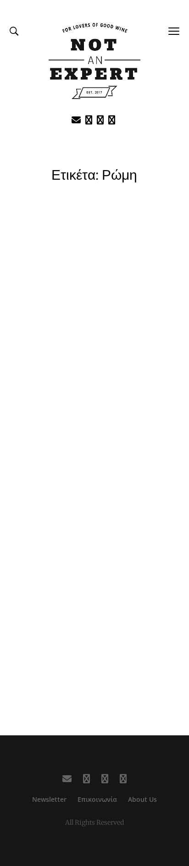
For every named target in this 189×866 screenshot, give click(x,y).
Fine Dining (94, 363)
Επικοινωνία (97, 799)
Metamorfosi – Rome (94, 642)
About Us (142, 799)
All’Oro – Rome (94, 385)
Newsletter (49, 799)
